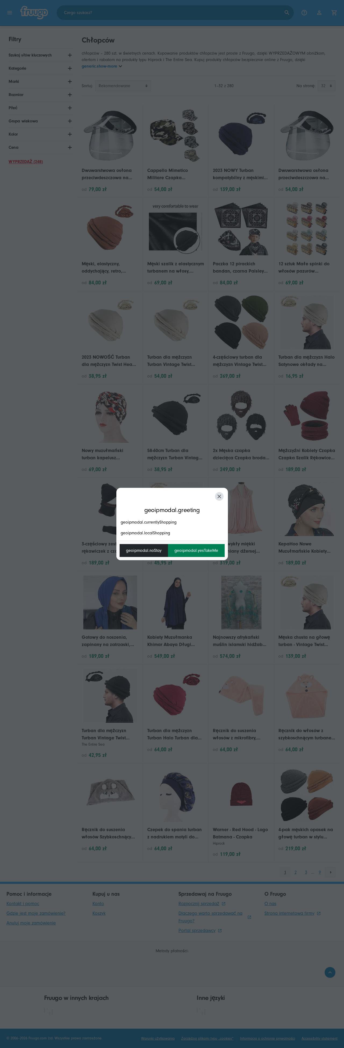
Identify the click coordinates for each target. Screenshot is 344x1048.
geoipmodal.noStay (144, 550)
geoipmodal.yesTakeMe (196, 550)
